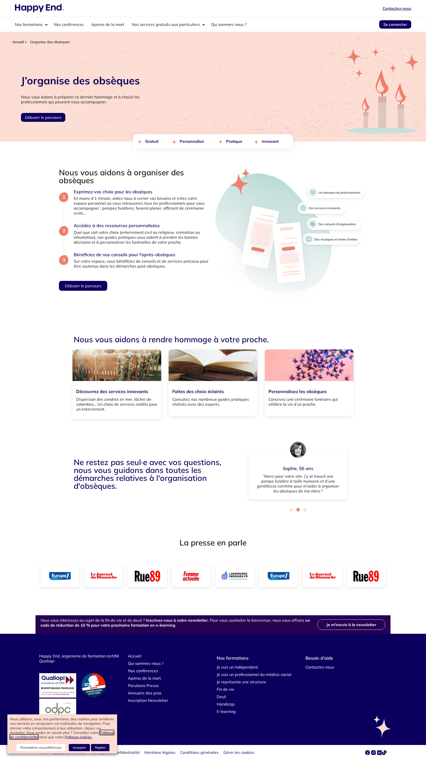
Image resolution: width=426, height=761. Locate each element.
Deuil (221, 696)
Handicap (226, 704)
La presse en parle (213, 542)
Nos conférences (69, 24)
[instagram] (374, 753)
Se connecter (395, 24)
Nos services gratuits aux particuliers (166, 24)
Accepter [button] (79, 747)
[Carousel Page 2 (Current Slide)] (298, 509)
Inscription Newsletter (148, 700)
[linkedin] (379, 753)
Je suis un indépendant (237, 667)
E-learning (226, 711)
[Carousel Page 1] (291, 509)
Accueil (18, 42)
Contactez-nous (397, 8)
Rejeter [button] (100, 747)
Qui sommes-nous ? (229, 24)
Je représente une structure (241, 681)
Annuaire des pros (144, 692)
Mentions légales (160, 752)
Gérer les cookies (238, 752)
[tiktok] (384, 753)
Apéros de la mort (107, 24)
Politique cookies (78, 737)
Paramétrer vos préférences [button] (40, 747)
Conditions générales (199, 752)
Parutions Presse (143, 685)
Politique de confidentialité (115, 752)
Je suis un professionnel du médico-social (254, 674)
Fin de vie (225, 689)
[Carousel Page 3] (305, 509)
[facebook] (368, 753)
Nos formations (29, 24)
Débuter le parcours (43, 117)
